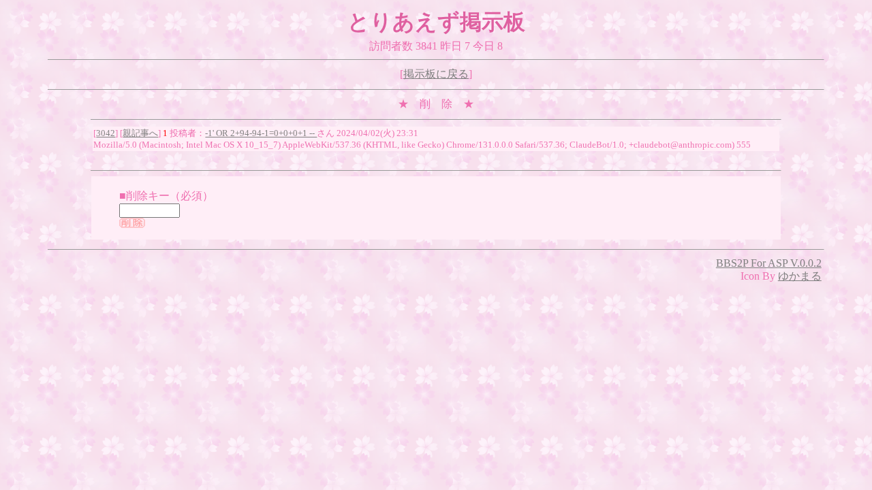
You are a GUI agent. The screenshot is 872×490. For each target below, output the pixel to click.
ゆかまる (800, 276)
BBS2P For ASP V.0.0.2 (769, 263)
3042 (105, 133)
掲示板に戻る (436, 74)
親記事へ (140, 133)
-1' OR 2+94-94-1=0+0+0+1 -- (261, 133)
